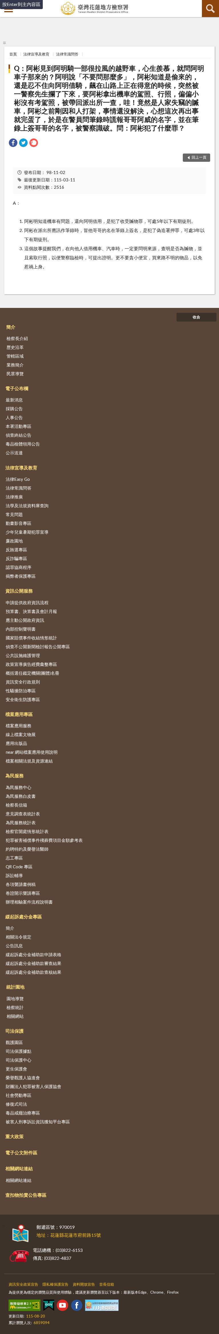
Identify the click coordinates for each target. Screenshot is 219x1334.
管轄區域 (15, 356)
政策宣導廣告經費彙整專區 (31, 664)
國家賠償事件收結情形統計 (31, 638)
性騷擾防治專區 (21, 691)
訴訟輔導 (14, 876)
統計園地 (15, 987)
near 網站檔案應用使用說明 (32, 752)
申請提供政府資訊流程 (27, 603)
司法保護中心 (18, 1060)
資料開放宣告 (84, 1285)
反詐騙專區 (16, 559)
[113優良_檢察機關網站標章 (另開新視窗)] (102, 1306)
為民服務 (14, 776)
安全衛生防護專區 (23, 700)
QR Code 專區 (19, 867)
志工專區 (14, 858)
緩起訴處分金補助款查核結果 (33, 972)
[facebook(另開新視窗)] (76, 1306)
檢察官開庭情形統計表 (27, 832)
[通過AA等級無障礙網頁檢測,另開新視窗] (24, 1306)
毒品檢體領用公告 (23, 444)
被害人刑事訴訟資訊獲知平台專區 (38, 1122)
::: (4, 42)
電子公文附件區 (21, 1153)
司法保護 (14, 1031)
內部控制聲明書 (21, 629)
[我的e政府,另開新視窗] (48, 1306)
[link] (13, 143)
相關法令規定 (18, 937)
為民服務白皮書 (21, 796)
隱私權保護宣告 (55, 1285)
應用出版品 (16, 743)
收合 (196, 317)
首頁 (13, 54)
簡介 (10, 327)
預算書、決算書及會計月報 (31, 612)
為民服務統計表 (21, 823)
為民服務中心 (18, 788)
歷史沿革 (15, 347)
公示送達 (14, 453)
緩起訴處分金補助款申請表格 (33, 955)
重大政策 (14, 1136)
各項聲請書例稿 (21, 885)
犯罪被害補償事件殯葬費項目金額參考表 (44, 840)
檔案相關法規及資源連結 (29, 761)
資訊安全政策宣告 (23, 1285)
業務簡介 (15, 365)
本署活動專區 (18, 426)
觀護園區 (14, 1043)
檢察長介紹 (17, 339)
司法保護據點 (18, 1051)
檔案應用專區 (19, 714)
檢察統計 (15, 1008)
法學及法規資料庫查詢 (27, 506)
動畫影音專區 (18, 523)
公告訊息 (14, 946)
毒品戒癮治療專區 (23, 1113)
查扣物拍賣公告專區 (25, 1195)
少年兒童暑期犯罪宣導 (27, 532)
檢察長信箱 (16, 805)
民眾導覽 (15, 374)
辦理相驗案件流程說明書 (29, 902)
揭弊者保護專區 (21, 576)
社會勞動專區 (18, 1095)
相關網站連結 (19, 1169)
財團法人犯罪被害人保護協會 (33, 1087)
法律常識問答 (67, 54)
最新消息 (14, 400)
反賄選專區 (16, 550)
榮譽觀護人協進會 (23, 1078)
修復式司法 (16, 1104)
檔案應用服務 (18, 726)
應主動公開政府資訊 (25, 620)
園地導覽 (15, 999)
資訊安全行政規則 (23, 682)
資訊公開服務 (19, 591)
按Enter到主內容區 (21, 4)
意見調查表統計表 (23, 814)
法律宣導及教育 (36, 54)
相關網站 (15, 1016)
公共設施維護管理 (23, 656)
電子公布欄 (16, 388)
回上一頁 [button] (199, 158)
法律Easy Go (18, 479)
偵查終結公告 (18, 435)
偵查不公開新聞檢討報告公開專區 (38, 647)
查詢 (210, 8)
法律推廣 (14, 497)
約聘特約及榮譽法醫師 (27, 849)
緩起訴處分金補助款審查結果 (33, 964)
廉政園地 (14, 541)
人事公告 (14, 418)
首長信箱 (106, 1285)
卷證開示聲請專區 (23, 893)
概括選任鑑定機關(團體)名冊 (32, 673)
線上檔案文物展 (21, 735)
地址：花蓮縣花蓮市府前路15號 (68, 1235)
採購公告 (14, 409)
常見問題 (14, 515)
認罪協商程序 (18, 568)
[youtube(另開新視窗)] (62, 1306)
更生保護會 (16, 1069)
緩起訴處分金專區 (23, 917)
